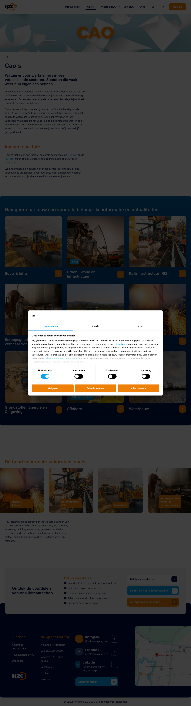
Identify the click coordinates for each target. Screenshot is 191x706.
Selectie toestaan (95, 388)
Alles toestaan (138, 388)
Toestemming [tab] (51, 326)
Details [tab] (95, 326)
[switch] (78, 376)
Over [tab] (140, 326)
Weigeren (53, 388)
